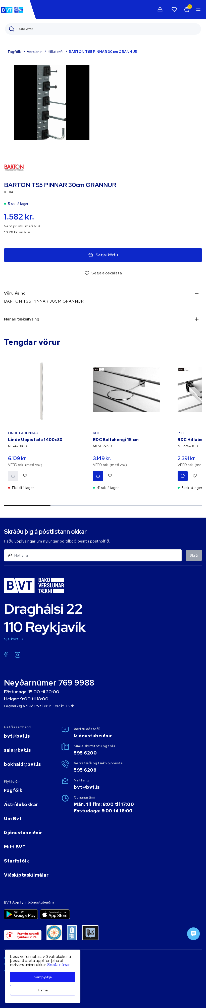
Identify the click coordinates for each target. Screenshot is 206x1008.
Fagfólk (14, 51)
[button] (198, 10)
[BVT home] (12, 12)
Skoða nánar (58, 964)
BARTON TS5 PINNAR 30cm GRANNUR (103, 51)
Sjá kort (11, 639)
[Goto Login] (174, 9)
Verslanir (34, 51)
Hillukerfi (55, 51)
